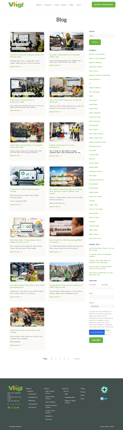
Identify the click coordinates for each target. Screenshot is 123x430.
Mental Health (93, 167)
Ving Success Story (95, 238)
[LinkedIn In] (15, 408)
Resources (48, 5)
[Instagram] (12, 408)
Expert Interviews (94, 121)
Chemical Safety (94, 226)
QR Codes (48, 419)
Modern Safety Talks (95, 138)
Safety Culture (93, 71)
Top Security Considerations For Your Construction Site (101, 273)
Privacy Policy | (105, 426)
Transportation (32, 404)
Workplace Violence (95, 171)
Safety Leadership (94, 113)
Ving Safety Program (19, 48)
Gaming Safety (93, 213)
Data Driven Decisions (96, 133)
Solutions (39, 5)
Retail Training (93, 234)
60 (75, 359)
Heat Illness (92, 175)
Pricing (57, 5)
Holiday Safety (93, 192)
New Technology (94, 92)
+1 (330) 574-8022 (15, 404)
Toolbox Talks (56, 48)
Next (78, 359)
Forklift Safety (93, 188)
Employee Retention (95, 62)
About (71, 5)
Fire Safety (92, 150)
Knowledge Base (70, 397)
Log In (79, 5)
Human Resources (94, 79)
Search (95, 42)
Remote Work (93, 108)
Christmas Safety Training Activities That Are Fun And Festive (100, 267)
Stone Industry (93, 129)
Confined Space (94, 154)
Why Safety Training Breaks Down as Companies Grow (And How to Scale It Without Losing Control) (66, 191)
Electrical (92, 159)
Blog (66, 394)
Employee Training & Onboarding (22, 93)
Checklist (92, 200)
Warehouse (31, 400)
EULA (112, 426)
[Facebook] (9, 408)
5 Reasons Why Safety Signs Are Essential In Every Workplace (99, 261)
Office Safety (93, 230)
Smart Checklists (50, 402)
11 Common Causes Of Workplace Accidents (100, 255)
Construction (32, 394)
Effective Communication (97, 54)
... (73, 359)
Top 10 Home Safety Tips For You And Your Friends (101, 249)
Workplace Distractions (96, 180)
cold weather (93, 100)
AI (89, 83)
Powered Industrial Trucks (97, 142)
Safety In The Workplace (20, 44)
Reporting (92, 221)
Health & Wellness (95, 87)
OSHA (14, 183)
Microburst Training (95, 196)
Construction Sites (95, 117)
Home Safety (93, 104)
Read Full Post (14, 66)
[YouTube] (18, 408)
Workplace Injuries (18, 324)
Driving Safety (93, 184)
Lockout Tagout (94, 163)
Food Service (32, 407)
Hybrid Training (94, 217)
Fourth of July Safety (96, 209)
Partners (63, 5)
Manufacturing (93, 125)
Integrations (49, 416)
